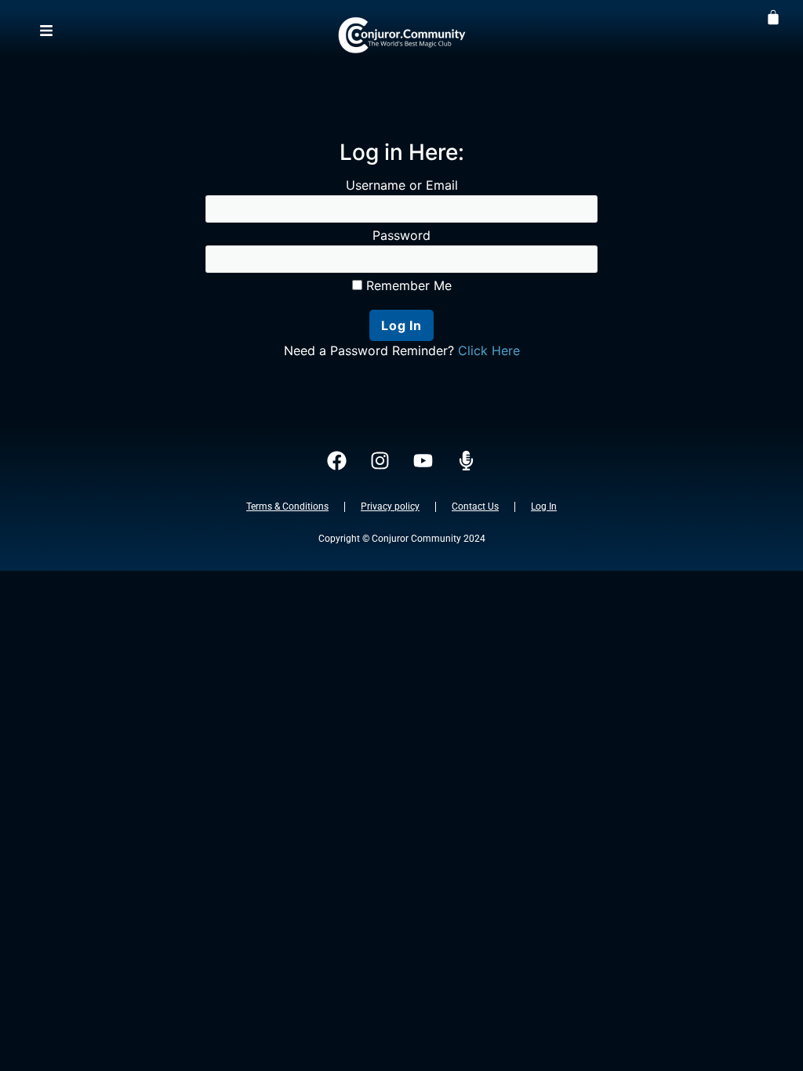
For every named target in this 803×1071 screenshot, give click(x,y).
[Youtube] (423, 461)
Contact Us (475, 506)
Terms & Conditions (287, 506)
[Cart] (773, 16)
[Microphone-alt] (466, 461)
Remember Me (407, 285)
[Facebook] (337, 461)
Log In (544, 506)
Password (401, 235)
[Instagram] (380, 461)
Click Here (489, 350)
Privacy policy (390, 506)
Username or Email (402, 185)
